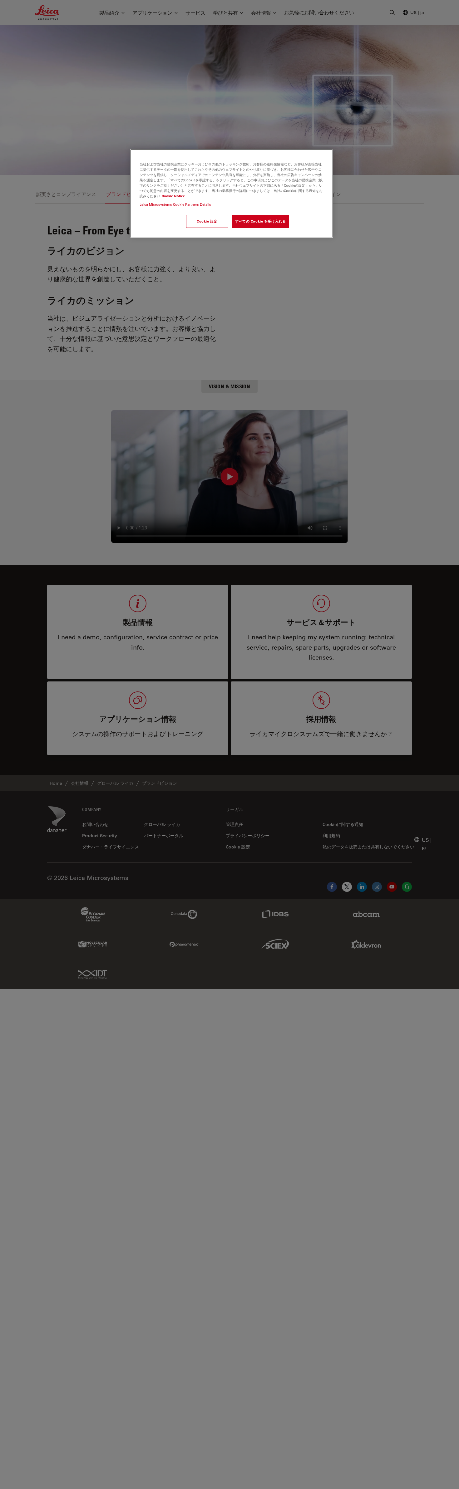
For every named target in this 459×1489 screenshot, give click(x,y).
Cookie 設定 (207, 221)
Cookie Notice (173, 196)
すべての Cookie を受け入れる (260, 221)
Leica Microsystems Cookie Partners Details (175, 204)
